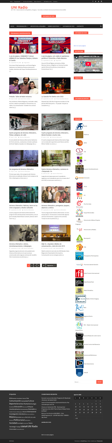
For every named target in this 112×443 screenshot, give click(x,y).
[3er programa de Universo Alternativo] (23, 158)
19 (84, 409)
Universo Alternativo (25, 137)
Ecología (33, 404)
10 (75, 407)
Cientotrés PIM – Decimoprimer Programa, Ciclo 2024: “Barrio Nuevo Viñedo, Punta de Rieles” (55, 409)
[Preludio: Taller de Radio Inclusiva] (23, 85)
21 (92, 409)
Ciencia (24, 398)
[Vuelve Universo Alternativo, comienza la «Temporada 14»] (55, 158)
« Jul (76, 418)
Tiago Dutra (26, 62)
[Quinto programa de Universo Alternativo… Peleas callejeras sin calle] (23, 122)
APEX (85, 143)
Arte (10, 398)
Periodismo (11, 420)
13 (88, 407)
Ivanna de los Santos (25, 99)
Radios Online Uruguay (92, 299)
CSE (85, 151)
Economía (11, 407)
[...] (10, 71)
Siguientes (50, 265)
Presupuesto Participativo (91, 256)
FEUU (85, 186)
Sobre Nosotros (37, 1)
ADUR (85, 126)
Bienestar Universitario (17, 398)
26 (84, 412)
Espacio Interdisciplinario (91, 169)
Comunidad (24, 401)
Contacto (55, 1)
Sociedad (13, 423)
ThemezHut (99, 441)
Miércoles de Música (30, 414)
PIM (85, 247)
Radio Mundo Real (89, 282)
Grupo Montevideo (89, 212)
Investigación (13, 414)
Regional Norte (88, 316)
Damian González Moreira (62, 99)
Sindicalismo (27, 420)
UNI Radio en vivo (48, 1)
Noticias (23, 417)
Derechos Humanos (23, 404)
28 (92, 412)
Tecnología (12, 427)
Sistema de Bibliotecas (90, 355)
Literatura (22, 414)
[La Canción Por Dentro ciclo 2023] (55, 85)
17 (75, 409)
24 (75, 412)
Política (17, 420)
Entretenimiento (24, 409)
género (21, 411)
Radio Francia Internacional (91, 273)
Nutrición (27, 417)
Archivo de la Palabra (27, 1)
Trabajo (18, 426)
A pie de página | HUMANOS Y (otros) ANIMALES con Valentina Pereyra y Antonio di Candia (23, 58)
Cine (27, 398)
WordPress (84, 441)
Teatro (30, 423)
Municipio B (87, 238)
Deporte (12, 403)
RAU (85, 307)
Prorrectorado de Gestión (91, 264)
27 (88, 412)
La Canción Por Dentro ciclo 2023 (52, 97)
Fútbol (18, 411)
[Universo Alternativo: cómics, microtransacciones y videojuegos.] (23, 233)
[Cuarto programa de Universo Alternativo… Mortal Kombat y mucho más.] (55, 122)
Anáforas (86, 134)
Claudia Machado (59, 248)
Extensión (86, 178)
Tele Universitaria (89, 364)
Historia (25, 411)
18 (80, 409)
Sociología (20, 423)
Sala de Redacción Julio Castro (92, 335)
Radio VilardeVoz (88, 290)
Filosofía (11, 411)
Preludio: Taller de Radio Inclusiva (20, 97)
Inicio (11, 1)
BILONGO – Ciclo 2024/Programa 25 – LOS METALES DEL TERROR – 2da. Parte (55, 415)
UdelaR (86, 372)
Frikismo (14, 411)
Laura (43, 402)
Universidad (12, 429)
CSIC (85, 160)
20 (88, 409)
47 (43, 265)
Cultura (31, 401)
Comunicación (15, 401)
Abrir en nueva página (80, 46)
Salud (22, 420)
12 (84, 407)
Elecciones (25, 406)
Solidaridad (25, 423)
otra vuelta (33, 417)
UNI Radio (19, 7)
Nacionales (18, 417)
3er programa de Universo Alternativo (21, 169)
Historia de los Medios (90, 229)
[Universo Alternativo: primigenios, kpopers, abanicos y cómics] (55, 194)
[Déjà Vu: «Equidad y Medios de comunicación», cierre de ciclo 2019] (55, 233)
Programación (17, 1)
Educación (18, 406)
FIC (85, 195)
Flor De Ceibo (87, 204)
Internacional (31, 412)
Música (12, 417)
